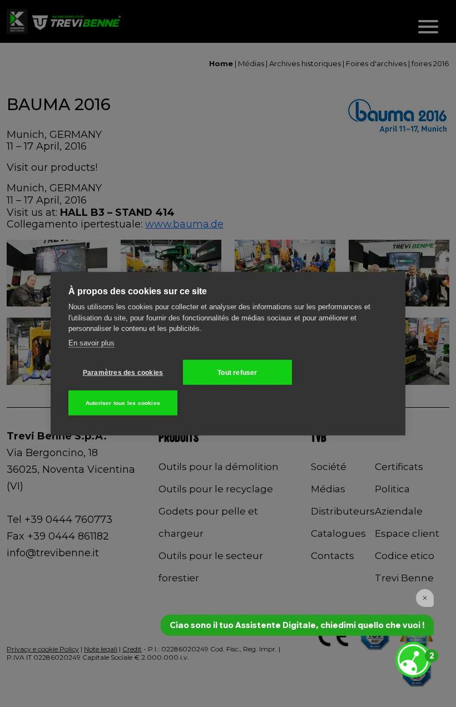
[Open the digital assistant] (413, 660)
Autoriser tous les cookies (123, 402)
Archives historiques (305, 63)
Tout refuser (237, 372)
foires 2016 (430, 63)
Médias (251, 63)
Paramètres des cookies (123, 372)
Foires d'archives (376, 63)
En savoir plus (91, 342)
